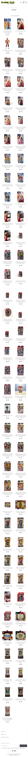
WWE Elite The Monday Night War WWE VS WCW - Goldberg (20, 435)
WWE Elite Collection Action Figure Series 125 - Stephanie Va (7, 397)
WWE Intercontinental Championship (7, 512)
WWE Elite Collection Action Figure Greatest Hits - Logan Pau (20, 262)
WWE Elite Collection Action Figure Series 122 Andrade (7, 301)
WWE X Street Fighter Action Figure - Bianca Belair (20, 661)
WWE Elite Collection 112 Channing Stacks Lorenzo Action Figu (7, 224)
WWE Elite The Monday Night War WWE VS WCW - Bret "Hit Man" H (20, 416)
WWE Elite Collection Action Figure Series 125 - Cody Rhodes (20, 358)
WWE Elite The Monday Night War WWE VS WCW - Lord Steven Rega (20, 474)
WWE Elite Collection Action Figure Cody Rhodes (20, 243)
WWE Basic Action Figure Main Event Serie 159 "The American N (7, 128)
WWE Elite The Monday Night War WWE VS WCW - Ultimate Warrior (20, 493)
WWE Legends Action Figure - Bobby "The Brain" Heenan (7, 530)
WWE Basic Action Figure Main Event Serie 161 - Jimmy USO (20, 185)
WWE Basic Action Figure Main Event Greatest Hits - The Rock (20, 70)
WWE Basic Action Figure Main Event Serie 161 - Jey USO (7, 185)
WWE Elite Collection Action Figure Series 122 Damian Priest (7, 320)
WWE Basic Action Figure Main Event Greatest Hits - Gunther (20, 51)
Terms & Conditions (14, 748)
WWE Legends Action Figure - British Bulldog (20, 530)
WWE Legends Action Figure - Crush (20, 550)
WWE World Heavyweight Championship (20, 643)
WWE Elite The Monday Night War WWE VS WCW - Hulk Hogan (7, 474)
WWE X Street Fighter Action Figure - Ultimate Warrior (21, 680)
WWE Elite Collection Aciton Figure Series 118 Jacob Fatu (7, 243)
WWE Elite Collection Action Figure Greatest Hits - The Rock (7, 281)
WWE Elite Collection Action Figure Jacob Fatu (20, 281)
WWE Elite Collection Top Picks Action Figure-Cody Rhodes (20, 397)
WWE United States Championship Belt (7, 643)
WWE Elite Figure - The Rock (7, 416)
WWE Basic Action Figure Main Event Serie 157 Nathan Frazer (20, 89)
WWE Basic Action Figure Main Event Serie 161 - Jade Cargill (20, 166)
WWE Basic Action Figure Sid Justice (20, 204)
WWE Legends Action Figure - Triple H (20, 586)
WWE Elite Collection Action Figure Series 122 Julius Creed (21, 320)
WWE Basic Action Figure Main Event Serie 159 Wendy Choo (7, 147)
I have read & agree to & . (13, 748)
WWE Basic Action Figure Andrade (20, 31)
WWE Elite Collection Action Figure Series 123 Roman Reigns (7, 358)
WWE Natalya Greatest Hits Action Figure (7, 604)
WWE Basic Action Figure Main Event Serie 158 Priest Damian (20, 108)
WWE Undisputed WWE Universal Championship (21, 623)
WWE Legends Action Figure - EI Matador (20, 568)
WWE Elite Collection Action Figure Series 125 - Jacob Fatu (20, 378)
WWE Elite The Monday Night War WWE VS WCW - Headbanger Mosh (7, 454)
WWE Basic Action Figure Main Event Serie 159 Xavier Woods (20, 147)
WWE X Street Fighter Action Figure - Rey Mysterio (7, 680)
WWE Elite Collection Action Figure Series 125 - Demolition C (7, 378)
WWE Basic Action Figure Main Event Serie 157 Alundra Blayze (7, 89)
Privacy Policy (22, 748)
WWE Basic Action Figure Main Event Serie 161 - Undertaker (7, 204)
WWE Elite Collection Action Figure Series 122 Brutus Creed (21, 301)
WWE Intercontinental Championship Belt (20, 512)
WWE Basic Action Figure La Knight (7, 51)
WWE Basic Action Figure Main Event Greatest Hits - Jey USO (7, 70)
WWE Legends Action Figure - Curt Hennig (7, 568)
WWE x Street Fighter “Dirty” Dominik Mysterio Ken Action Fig (7, 719)
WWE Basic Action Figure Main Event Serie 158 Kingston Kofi (7, 108)
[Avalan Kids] (8, 2)
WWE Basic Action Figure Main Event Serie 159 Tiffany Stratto (20, 128)
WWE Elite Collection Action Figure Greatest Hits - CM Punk (7, 262)
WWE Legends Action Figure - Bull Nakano (7, 550)
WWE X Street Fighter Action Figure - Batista (7, 661)
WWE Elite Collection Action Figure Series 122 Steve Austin (7, 339)
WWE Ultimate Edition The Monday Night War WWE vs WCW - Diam (20, 604)
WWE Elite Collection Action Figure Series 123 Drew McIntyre (21, 339)
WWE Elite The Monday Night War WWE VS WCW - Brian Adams (7, 435)
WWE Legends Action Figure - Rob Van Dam (7, 586)
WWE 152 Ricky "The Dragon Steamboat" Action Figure (7, 31)
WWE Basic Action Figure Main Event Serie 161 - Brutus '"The (7, 166)
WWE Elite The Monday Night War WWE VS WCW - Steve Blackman (7, 493)
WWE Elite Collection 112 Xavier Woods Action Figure (21, 224)
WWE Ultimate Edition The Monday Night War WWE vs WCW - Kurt (7, 623)
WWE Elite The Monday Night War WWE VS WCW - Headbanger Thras (20, 454)
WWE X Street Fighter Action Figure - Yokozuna (20, 699)
